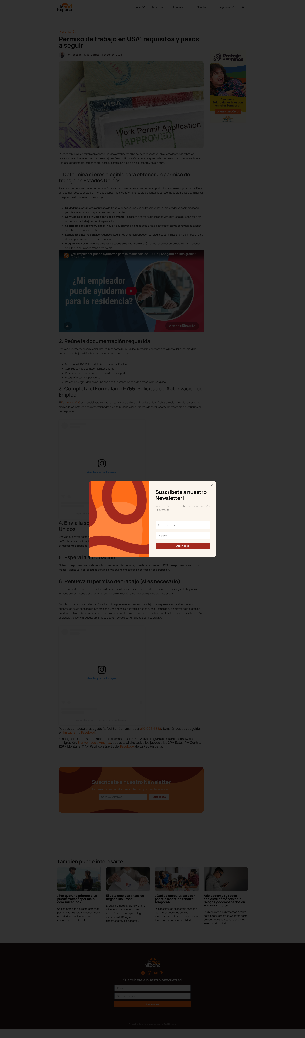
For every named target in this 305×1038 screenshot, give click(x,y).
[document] (152, 519)
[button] (211, 485)
